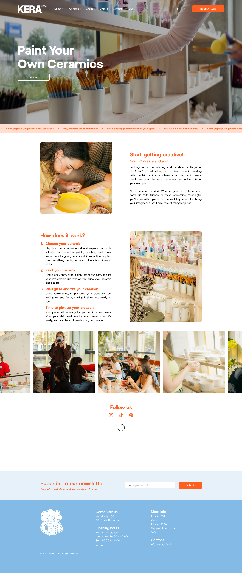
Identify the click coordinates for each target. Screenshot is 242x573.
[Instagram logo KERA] (111, 415)
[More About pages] (63, 9)
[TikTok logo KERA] (121, 415)
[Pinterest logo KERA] (131, 415)
